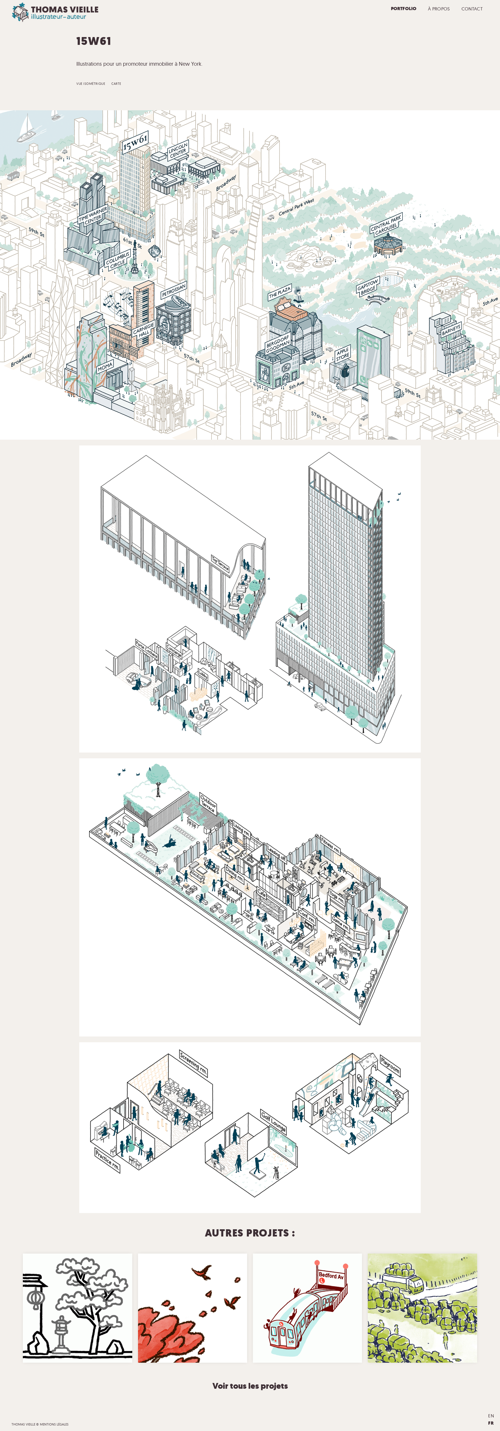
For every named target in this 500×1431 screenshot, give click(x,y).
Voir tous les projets (250, 1386)
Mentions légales (54, 1424)
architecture (83, 1314)
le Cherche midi (428, 1314)
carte (116, 84)
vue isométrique (90, 84)
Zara (65, 1314)
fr (491, 1423)
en (491, 1415)
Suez (408, 1314)
